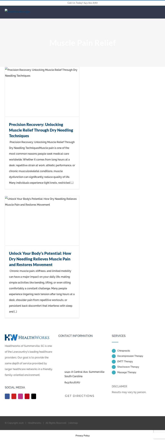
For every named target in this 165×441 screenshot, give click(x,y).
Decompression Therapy (130, 356)
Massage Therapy (126, 372)
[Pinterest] (27, 396)
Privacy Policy (83, 435)
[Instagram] (20, 396)
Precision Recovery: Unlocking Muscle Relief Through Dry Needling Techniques (41, 130)
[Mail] (33, 396)
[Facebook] (7, 396)
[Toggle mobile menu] (159, 11)
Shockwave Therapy (128, 367)
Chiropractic (123, 350)
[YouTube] (13, 396)
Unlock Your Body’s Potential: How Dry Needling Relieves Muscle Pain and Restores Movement (40, 259)
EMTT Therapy (125, 361)
